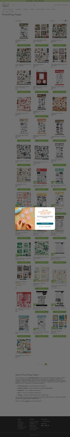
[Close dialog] (53, 208)
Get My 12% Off (45, 223)
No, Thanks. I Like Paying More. (45, 226)
